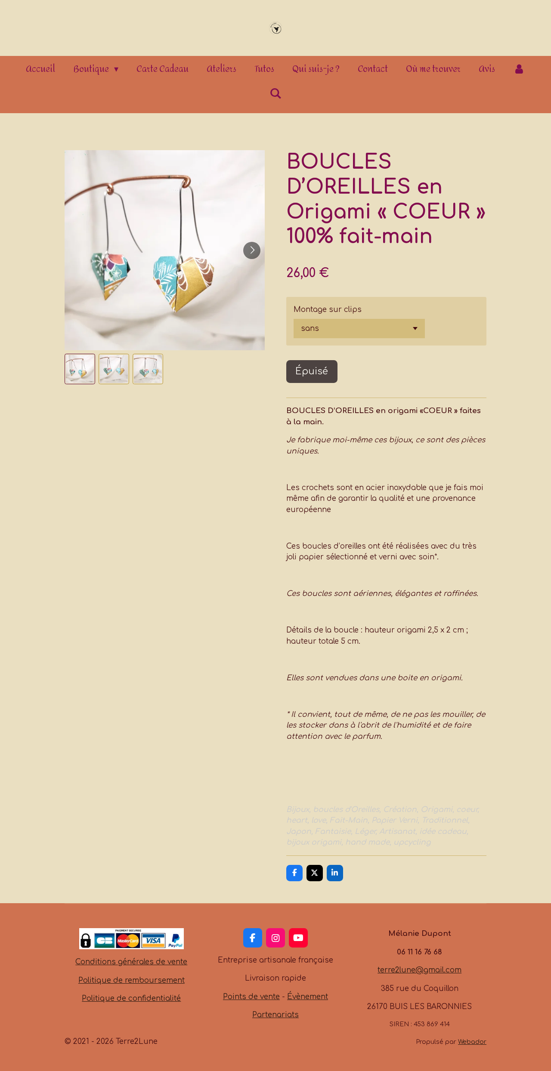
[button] (80, 369)
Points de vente (251, 997)
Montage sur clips (328, 310)
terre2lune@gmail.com (419, 970)
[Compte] (519, 69)
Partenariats (275, 1015)
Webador (472, 1042)
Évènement (307, 997)
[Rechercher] (275, 94)
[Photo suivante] (251, 250)
